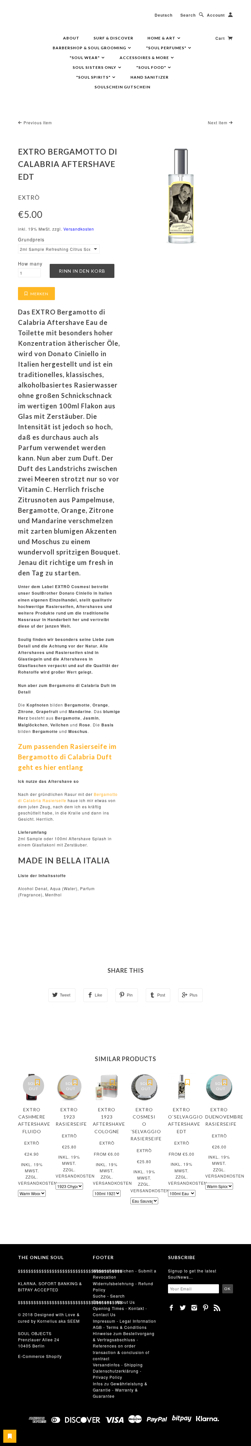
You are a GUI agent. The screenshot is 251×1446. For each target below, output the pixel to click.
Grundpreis (31, 239)
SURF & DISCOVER (113, 38)
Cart (220, 38)
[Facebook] (171, 1307)
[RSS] (217, 1307)
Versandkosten (78, 229)
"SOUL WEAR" (85, 57)
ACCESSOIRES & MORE (145, 57)
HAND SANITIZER (149, 77)
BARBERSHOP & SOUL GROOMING (90, 47)
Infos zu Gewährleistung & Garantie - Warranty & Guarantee (120, 1390)
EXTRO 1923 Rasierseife (71, 1117)
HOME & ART (161, 38)
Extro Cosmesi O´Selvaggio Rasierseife (146, 1124)
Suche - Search (109, 1296)
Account (216, 15)
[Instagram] (194, 1307)
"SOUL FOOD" (151, 67)
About (71, 38)
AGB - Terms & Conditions (120, 1327)
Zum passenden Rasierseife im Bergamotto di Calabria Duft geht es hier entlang (67, 756)
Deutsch (164, 15)
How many (30, 263)
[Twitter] (182, 1307)
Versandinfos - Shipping (118, 1364)
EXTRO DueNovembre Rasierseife (224, 1117)
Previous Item (37, 122)
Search (188, 15)
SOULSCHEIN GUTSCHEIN (122, 86)
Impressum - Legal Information (124, 1321)
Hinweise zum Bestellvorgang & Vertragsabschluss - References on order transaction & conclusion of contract (124, 1346)
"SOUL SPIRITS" (93, 77)
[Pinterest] (205, 1307)
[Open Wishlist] (9, 1436)
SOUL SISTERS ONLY (95, 67)
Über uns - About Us (114, 1302)
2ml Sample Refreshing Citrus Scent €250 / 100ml (55, 249)
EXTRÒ (29, 197)
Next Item (218, 122)
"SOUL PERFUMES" (166, 47)
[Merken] (37, 1081)
